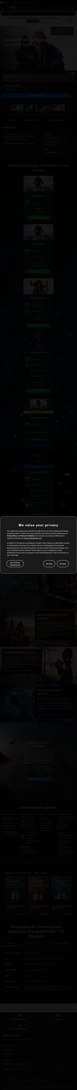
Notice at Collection (27, 536)
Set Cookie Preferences (15, 563)
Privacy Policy (12, 536)
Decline (49, 564)
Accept (63, 564)
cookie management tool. (33, 538)
